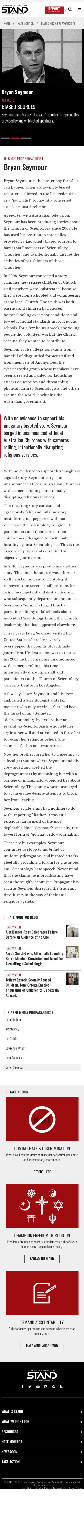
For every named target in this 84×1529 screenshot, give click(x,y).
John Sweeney (14, 1057)
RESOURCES (10, 1431)
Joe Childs (11, 1038)
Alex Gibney (12, 1029)
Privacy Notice (26, 1488)
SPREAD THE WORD (42, 1258)
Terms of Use (60, 1488)
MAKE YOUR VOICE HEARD (42, 1345)
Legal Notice (76, 1488)
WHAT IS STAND (12, 1411)
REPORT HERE (42, 1171)
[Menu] (79, 9)
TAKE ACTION (11, 1461)
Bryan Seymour (14, 1067)
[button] (5, 138)
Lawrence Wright (15, 1048)
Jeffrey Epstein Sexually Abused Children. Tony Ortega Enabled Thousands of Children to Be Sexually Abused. (32, 987)
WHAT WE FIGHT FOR (16, 1421)
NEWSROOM (10, 1451)
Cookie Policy (43, 1488)
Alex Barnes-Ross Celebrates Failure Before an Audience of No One (32, 934)
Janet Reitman (14, 1019)
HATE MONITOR (12, 1441)
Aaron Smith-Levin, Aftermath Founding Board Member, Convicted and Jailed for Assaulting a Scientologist (34, 958)
